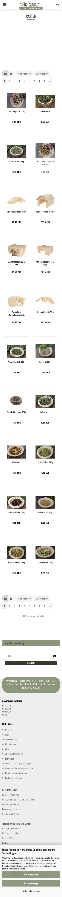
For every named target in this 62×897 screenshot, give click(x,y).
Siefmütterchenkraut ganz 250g (45, 162)
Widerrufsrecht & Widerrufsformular (19, 768)
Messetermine (10, 744)
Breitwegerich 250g (17, 111)
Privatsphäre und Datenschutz (16, 773)
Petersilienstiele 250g (16, 362)
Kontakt (5, 842)
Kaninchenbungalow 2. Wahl (16, 262)
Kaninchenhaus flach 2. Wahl (45, 262)
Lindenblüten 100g (45, 562)
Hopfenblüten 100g (45, 462)
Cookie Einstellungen (13, 777)
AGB (7, 748)
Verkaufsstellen (11, 739)
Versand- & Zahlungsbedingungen (18, 763)
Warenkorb (6, 711)
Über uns (8, 729)
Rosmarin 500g (45, 362)
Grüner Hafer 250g (16, 161)
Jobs (7, 734)
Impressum (9, 758)
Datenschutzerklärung (16, 868)
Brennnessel (45, 111)
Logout (5, 714)
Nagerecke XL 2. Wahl (45, 311)
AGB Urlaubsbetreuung (14, 753)
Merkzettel (6, 708)
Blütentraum (17, 462)
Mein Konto (6, 705)
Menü (4, 4)
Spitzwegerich (45, 412)
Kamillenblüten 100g (16, 562)
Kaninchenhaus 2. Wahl (45, 211)
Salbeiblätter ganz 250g (16, 412)
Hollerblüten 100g (45, 512)
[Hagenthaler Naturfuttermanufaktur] (31, 6)
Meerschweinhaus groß (16, 211)
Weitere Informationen (31, 891)
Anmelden (31, 663)
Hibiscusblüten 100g (16, 512)
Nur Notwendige (31, 883)
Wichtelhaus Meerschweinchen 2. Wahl (16, 313)
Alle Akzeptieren (31, 874)
